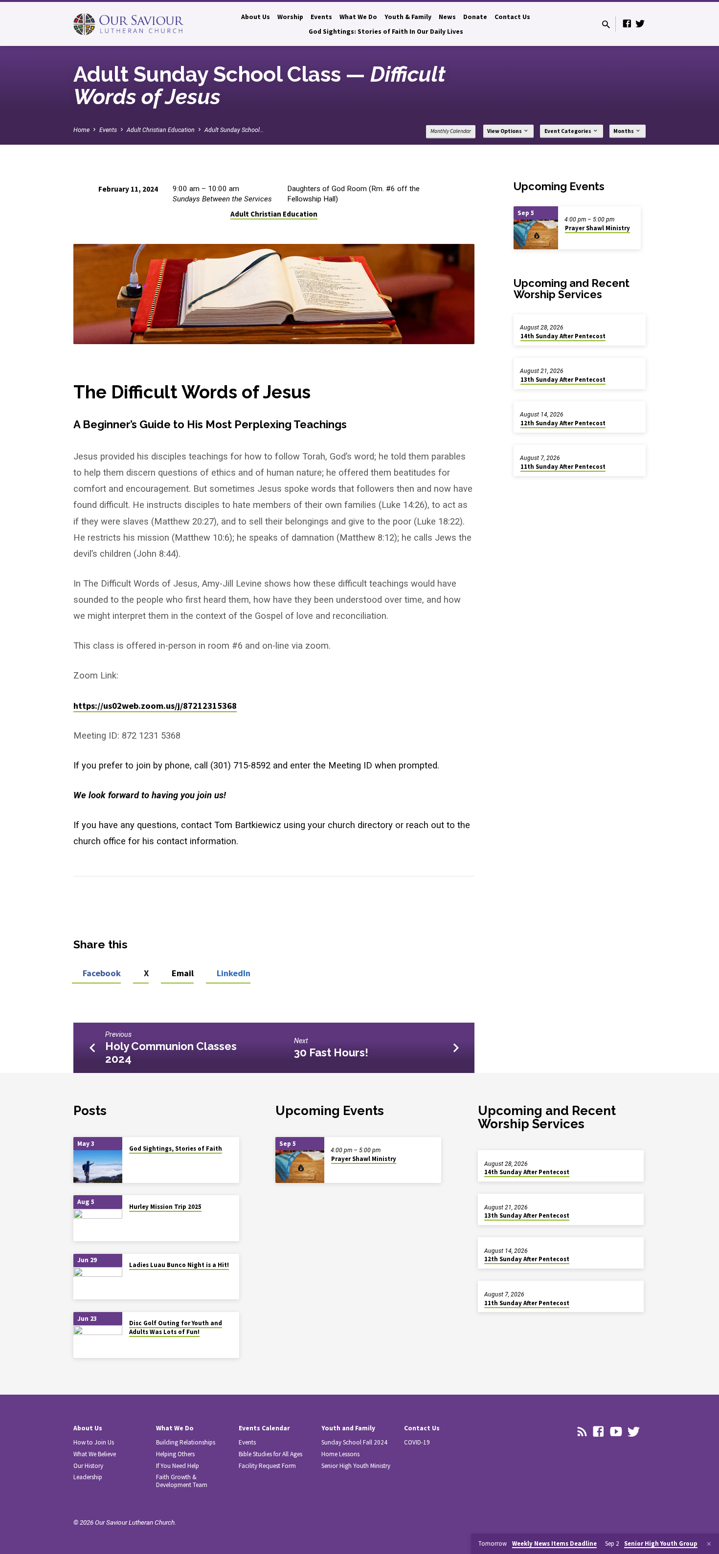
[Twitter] (640, 24)
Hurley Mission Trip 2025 (165, 1207)
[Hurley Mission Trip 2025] (97, 1225)
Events (321, 17)
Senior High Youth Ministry (355, 1466)
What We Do (358, 17)
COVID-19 (417, 1442)
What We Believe (94, 1454)
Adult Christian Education (161, 129)
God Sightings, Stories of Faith (175, 1148)
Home (81, 129)
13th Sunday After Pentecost (563, 379)
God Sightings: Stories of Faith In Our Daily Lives (386, 31)
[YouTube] (616, 1431)
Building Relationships (185, 1442)
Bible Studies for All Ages (270, 1454)
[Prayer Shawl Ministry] (536, 234)
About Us (255, 17)
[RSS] (582, 1431)
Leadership (87, 1477)
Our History (88, 1466)
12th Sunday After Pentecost (563, 423)
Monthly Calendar (450, 131)
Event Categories (568, 131)
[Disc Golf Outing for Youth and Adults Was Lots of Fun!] (97, 1341)
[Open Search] (606, 25)
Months (624, 131)
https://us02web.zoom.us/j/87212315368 (155, 705)
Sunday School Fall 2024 (354, 1442)
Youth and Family (348, 1428)
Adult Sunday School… (234, 129)
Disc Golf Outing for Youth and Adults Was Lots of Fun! (175, 1327)
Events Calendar (264, 1428)
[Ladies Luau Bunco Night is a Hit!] (97, 1283)
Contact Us (512, 17)
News (447, 17)
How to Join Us (93, 1442)
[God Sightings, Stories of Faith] (97, 1166)
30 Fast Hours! (331, 1052)
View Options (505, 131)
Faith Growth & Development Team (181, 1481)
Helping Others (175, 1454)
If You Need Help (177, 1466)
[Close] (709, 1544)
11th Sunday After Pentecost (563, 466)
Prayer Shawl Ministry (597, 228)
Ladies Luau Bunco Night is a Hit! (179, 1265)
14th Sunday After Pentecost (563, 336)
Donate (475, 17)
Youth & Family (407, 17)
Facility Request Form (267, 1466)
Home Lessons (340, 1454)
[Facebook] (627, 24)
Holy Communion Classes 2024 (171, 1052)
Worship (290, 17)
